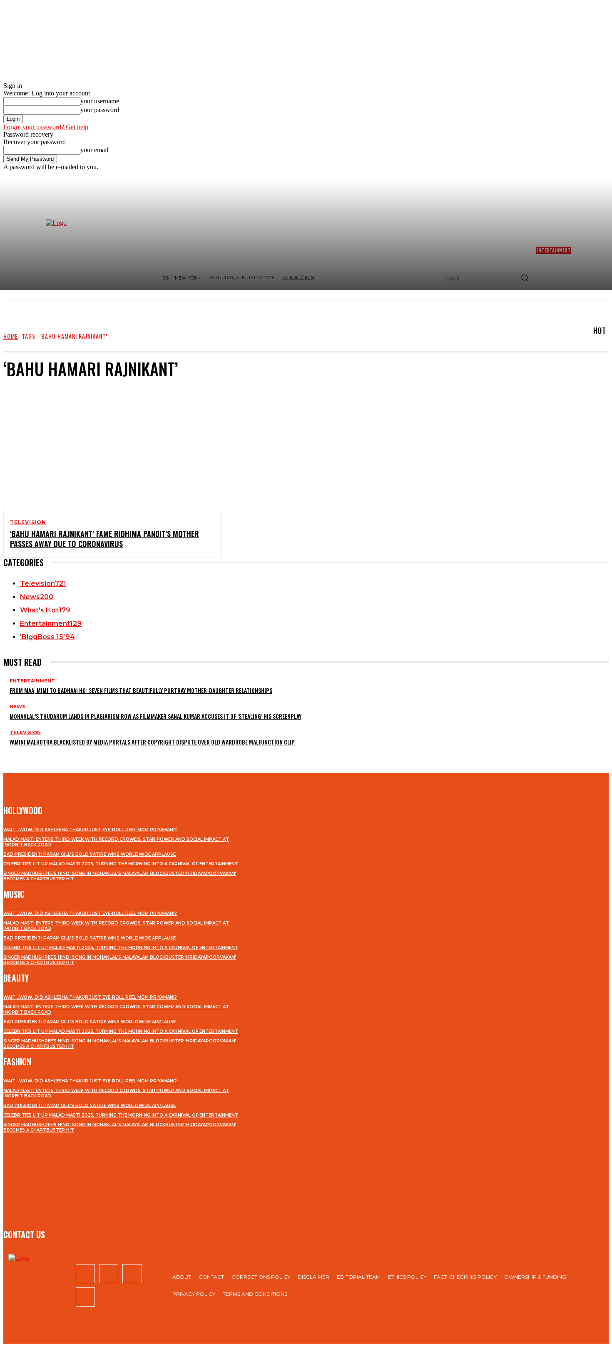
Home (10, 336)
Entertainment (32, 681)
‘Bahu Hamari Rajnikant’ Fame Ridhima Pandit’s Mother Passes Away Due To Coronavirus (104, 538)
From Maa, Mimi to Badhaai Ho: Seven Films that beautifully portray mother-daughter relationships (141, 690)
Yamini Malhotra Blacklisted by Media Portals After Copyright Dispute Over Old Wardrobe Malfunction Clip (152, 741)
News (17, 707)
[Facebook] (85, 1273)
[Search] (524, 278)
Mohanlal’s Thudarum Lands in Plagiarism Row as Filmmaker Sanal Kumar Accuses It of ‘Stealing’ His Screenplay (155, 716)
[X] (132, 1273)
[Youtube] (85, 1297)
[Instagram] (108, 1273)
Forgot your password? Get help (45, 126)
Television (28, 522)
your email (94, 149)
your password (99, 109)
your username (99, 101)
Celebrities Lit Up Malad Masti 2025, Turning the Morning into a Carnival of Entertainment (120, 864)
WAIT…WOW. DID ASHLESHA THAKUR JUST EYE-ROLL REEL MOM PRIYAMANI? (90, 829)
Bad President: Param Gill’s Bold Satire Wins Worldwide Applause (89, 854)
